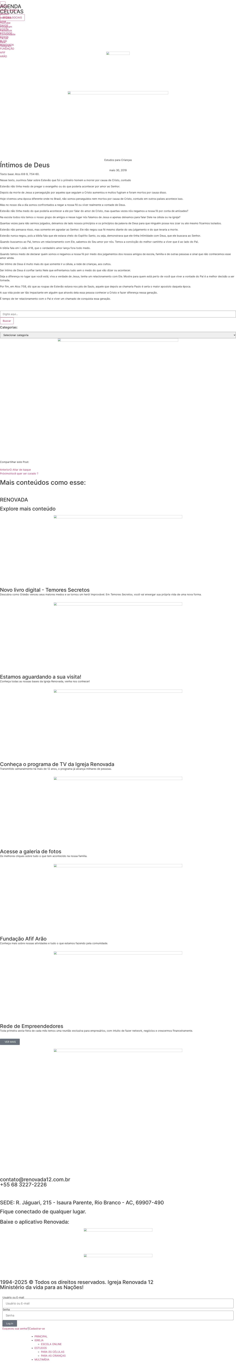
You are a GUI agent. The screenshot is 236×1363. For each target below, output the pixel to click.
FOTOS (4, 37)
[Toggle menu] (2, 2)
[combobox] (118, 314)
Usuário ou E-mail (13, 1297)
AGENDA (10, 6)
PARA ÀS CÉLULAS (52, 1351)
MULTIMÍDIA (42, 1359)
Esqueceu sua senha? (15, 1328)
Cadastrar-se (37, 1328)
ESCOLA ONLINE (51, 1344)
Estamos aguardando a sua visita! (40, 677)
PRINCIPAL (41, 1336)
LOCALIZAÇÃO (9, 10)
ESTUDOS (6, 33)
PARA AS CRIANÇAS (53, 1355)
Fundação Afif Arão (23, 939)
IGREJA (39, 1340)
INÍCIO (4, 6)
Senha (6, 1309)
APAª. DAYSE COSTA (4, 25)
